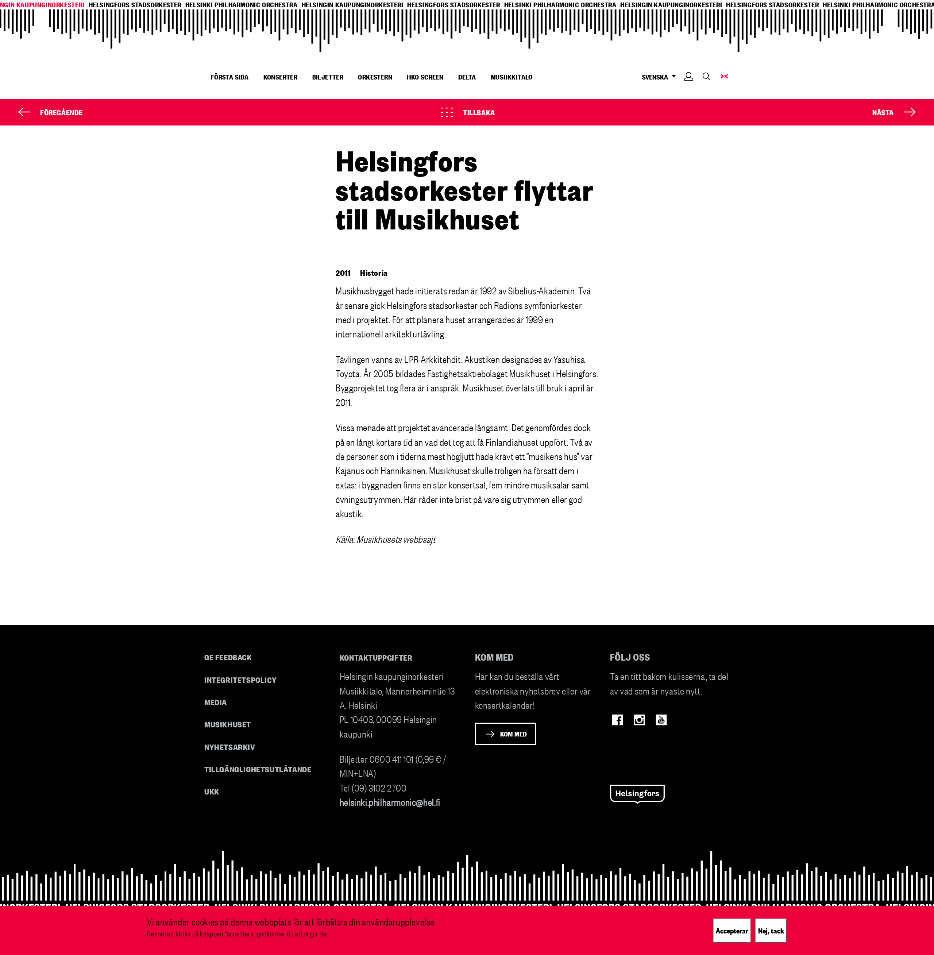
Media (215, 701)
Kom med (513, 733)
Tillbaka (479, 112)
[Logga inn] (688, 87)
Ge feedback (228, 657)
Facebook (617, 719)
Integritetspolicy (240, 679)
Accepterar (732, 930)
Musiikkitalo (512, 76)
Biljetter (328, 76)
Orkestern (375, 76)
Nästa (883, 112)
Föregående (61, 112)
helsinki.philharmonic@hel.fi (390, 802)
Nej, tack (771, 930)
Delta (467, 76)
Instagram (639, 719)
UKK (211, 791)
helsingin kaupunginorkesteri (353, 4)
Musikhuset (227, 724)
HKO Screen (425, 76)
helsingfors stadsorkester (135, 4)
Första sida (229, 76)
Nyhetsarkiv (229, 746)
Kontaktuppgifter (376, 657)
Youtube (661, 719)
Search (706, 76)
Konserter (280, 76)
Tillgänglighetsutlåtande (258, 768)
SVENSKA (655, 77)
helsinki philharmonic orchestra (241, 4)
